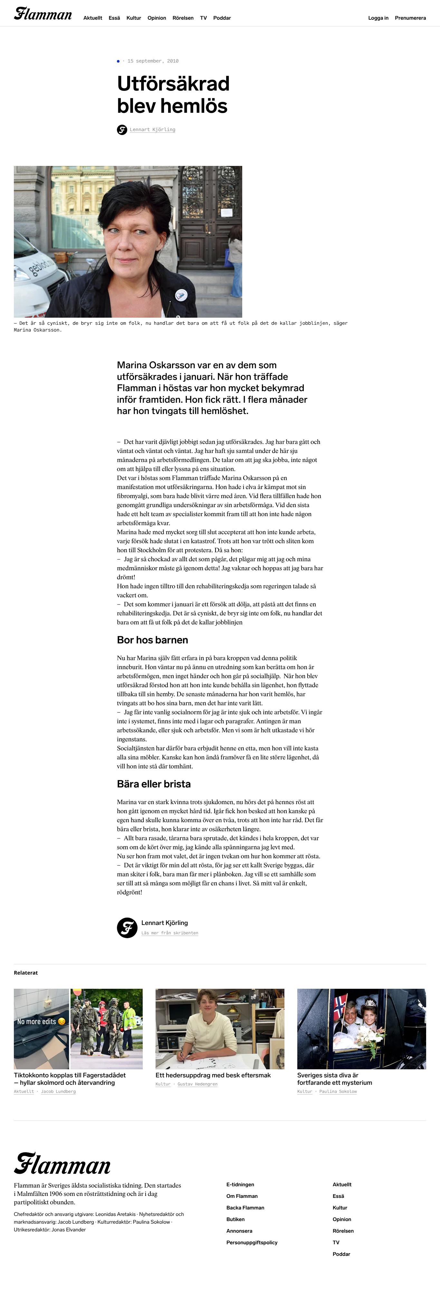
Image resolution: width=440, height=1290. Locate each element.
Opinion (157, 18)
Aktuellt (92, 18)
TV (203, 18)
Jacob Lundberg (58, 1091)
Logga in (378, 18)
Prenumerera (410, 18)
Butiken (235, 1220)
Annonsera (239, 1231)
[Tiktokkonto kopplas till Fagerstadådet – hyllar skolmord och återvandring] (78, 1029)
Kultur (134, 18)
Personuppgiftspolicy (251, 1243)
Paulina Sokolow (338, 1091)
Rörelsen (183, 18)
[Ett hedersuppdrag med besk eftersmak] (220, 1029)
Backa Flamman (245, 1208)
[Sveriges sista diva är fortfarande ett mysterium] (361, 1029)
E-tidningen (240, 1185)
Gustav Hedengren (198, 1084)
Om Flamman (242, 1196)
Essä (114, 18)
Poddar (222, 18)
